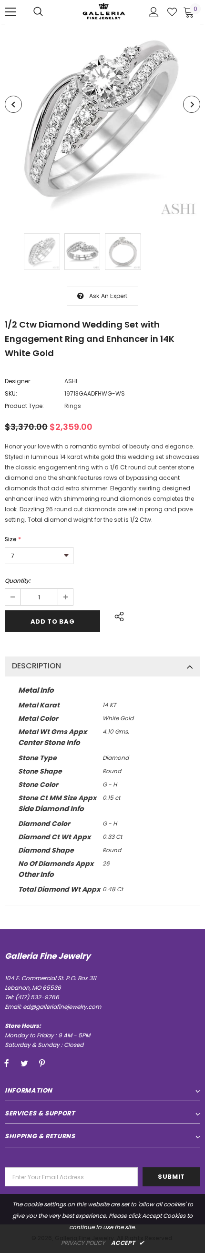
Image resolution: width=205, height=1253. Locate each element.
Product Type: (24, 406)
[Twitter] (24, 1063)
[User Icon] (154, 12)
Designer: (18, 381)
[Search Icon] (38, 12)
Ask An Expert (108, 296)
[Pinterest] (42, 1063)
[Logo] (103, 11)
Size (13, 539)
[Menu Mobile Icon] (10, 12)
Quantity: (18, 581)
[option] (102, 121)
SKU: (11, 393)
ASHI (70, 381)
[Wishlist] (172, 12)
